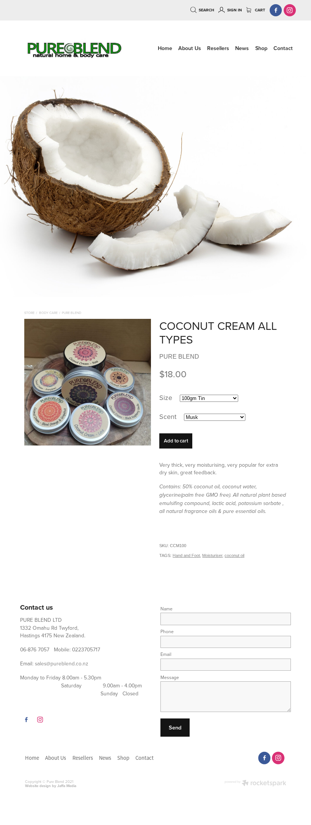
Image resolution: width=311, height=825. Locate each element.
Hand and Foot (186, 555)
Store (29, 312)
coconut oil (234, 555)
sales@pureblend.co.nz (61, 663)
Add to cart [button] (176, 440)
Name (166, 609)
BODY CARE (48, 312)
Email (165, 654)
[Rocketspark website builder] (255, 784)
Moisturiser (212, 555)
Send (175, 727)
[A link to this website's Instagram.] (290, 10)
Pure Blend (71, 312)
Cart (259, 10)
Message (169, 677)
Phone (167, 631)
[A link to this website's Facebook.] (276, 10)
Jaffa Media (66, 786)
